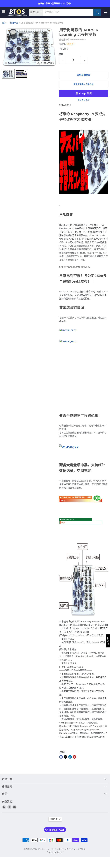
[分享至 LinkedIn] (70, 757)
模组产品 (14, 23)
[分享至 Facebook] (61, 757)
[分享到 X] (65, 757)
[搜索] (97, 12)
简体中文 (53, 819)
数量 (61, 54)
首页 (4, 23)
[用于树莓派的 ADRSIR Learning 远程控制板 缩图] (8, 73)
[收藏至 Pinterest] (74, 757)
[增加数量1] (84, 60)
